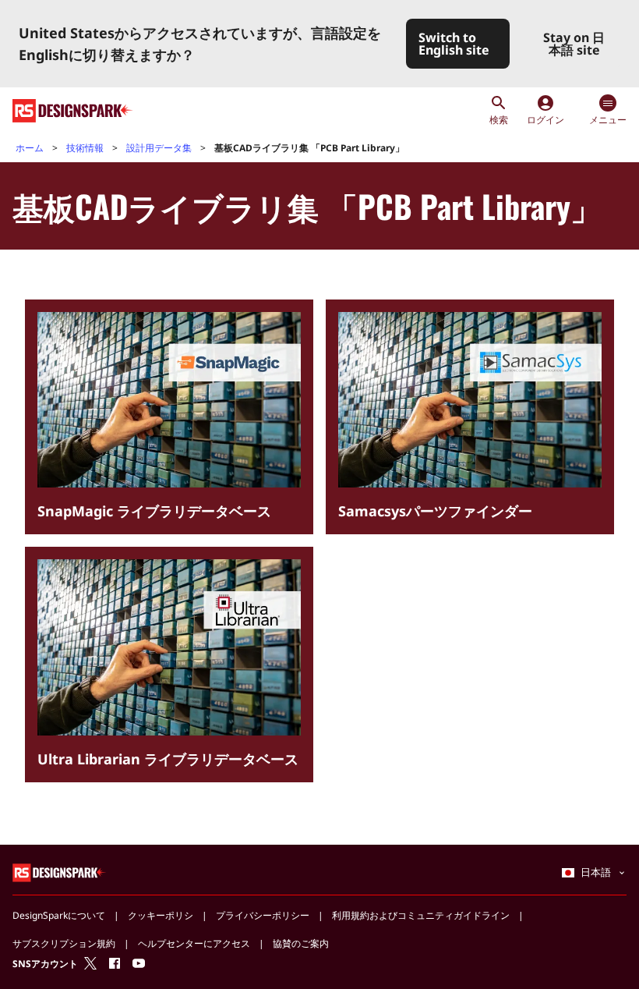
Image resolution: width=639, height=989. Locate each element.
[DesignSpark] (59, 871)
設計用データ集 (159, 147)
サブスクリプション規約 (63, 943)
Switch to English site (453, 43)
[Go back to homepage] (72, 110)
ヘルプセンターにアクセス (194, 943)
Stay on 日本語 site (574, 43)
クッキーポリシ (160, 915)
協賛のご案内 (301, 943)
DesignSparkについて (58, 915)
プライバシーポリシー (262, 915)
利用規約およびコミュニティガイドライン (421, 915)
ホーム (30, 147)
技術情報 (85, 147)
